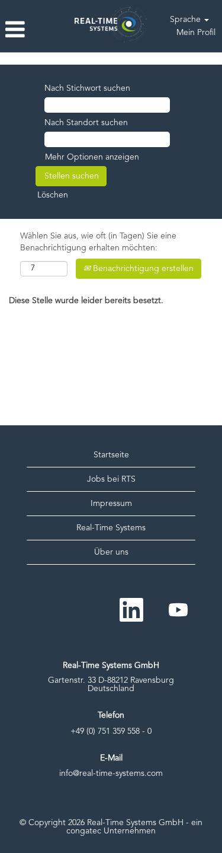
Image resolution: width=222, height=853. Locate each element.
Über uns (111, 552)
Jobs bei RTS (111, 479)
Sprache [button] (186, 19)
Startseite (111, 455)
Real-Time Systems (111, 528)
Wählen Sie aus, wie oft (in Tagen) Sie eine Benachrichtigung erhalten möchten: (98, 242)
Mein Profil (195, 32)
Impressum (111, 503)
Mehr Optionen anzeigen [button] (92, 157)
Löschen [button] (52, 195)
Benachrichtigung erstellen (142, 269)
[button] (37, 30)
